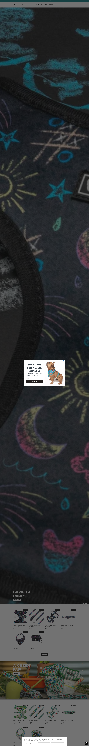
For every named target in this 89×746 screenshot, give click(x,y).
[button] (86, 743)
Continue (34, 381)
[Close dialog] (63, 361)
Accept (44, 743)
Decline (57, 743)
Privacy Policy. (41, 740)
